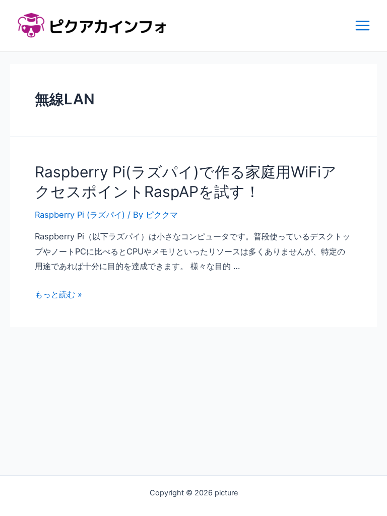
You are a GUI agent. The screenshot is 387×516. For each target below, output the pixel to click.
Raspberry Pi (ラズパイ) (80, 215)
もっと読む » (58, 294)
